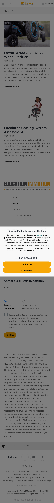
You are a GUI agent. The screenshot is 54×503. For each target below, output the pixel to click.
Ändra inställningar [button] (27, 258)
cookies (39, 235)
